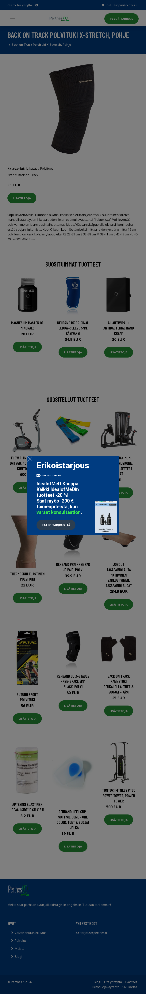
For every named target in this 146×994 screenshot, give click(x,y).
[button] (55, 525)
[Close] (29, 459)
